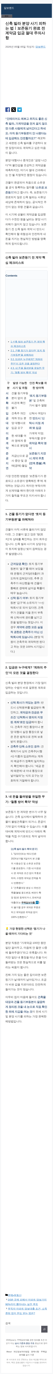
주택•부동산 (14, 1295)
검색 (7, 1323)
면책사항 (35, 1351)
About (9, 1351)
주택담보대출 (28, 902)
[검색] (44, 1329)
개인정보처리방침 (21, 1351)
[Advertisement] (26, 77)
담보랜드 (9, 8)
